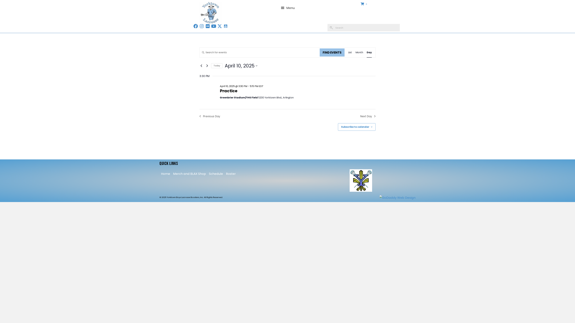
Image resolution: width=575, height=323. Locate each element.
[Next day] (207, 66)
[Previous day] (201, 66)
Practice (228, 91)
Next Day (366, 116)
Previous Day (211, 116)
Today (217, 65)
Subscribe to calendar (355, 127)
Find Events (332, 52)
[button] (195, 26)
